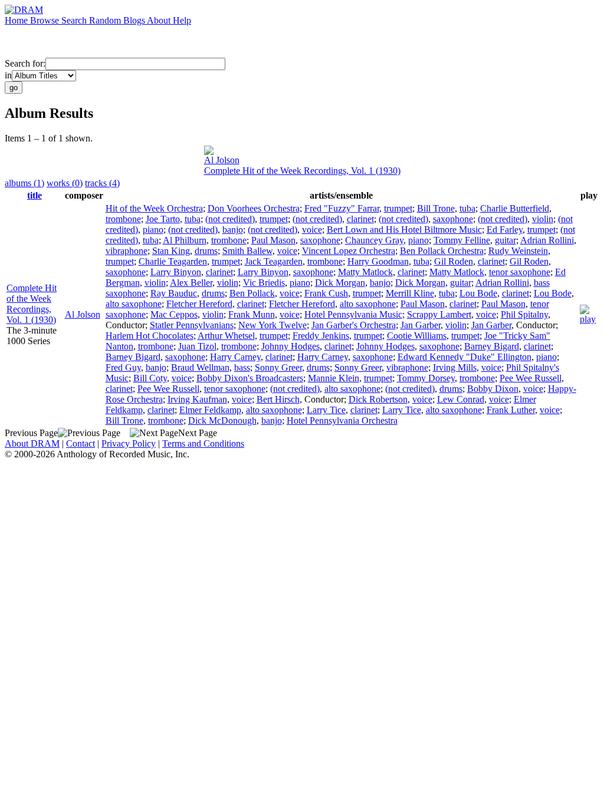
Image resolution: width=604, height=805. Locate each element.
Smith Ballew (247, 251)
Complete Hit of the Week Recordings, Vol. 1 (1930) (302, 171)
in (8, 75)
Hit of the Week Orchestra (154, 208)
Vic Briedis (264, 283)
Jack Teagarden (274, 261)
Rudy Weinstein (518, 251)
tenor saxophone (519, 272)
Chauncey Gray (374, 240)
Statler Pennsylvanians (192, 325)
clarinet (360, 219)
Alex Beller (191, 283)
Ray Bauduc (173, 293)
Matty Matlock (365, 272)
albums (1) (24, 183)
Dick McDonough (222, 420)
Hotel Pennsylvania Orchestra (342, 420)
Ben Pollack (252, 293)
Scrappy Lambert (439, 314)
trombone (123, 219)
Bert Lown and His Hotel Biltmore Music (404, 230)
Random (106, 20)
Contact (80, 443)
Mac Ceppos (174, 314)
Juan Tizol (197, 346)
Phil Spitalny (524, 314)
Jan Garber (421, 325)
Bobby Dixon (492, 389)
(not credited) (230, 219)
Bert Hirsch (278, 399)
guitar (505, 240)
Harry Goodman (378, 261)
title (34, 195)
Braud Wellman (200, 367)
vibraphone (126, 251)
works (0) (65, 183)
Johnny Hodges (290, 346)
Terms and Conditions (203, 443)
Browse (45, 20)
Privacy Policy (128, 443)
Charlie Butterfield (514, 208)
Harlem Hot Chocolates (149, 336)
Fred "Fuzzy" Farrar (341, 208)
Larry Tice (326, 410)
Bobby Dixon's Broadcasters (249, 378)
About (160, 20)
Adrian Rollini (547, 240)
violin (542, 219)
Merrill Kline (410, 293)
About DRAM (32, 443)
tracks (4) (102, 183)
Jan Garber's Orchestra (353, 325)
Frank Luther (511, 410)
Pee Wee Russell (531, 378)
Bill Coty (150, 378)
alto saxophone (134, 304)
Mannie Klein (333, 378)
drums (206, 251)
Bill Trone (436, 208)
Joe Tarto (163, 219)
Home (17, 20)
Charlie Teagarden (173, 261)
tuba (467, 208)
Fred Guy (123, 367)
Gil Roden (453, 261)
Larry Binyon (175, 272)
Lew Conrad (460, 399)
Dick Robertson (378, 399)
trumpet (398, 208)
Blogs (135, 20)
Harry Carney (235, 357)
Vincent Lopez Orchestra (348, 251)
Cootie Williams (417, 336)
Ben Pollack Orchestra (442, 251)
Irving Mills (455, 367)
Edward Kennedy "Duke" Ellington (464, 357)
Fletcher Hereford (199, 304)
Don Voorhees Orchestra (254, 208)
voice (312, 230)
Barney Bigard (491, 346)
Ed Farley (505, 230)
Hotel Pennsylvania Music (353, 314)
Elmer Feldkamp (210, 410)
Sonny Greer (278, 367)
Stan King (171, 251)
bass (242, 367)
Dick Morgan (340, 283)
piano (153, 230)
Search (75, 20)
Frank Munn (251, 314)
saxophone (453, 219)
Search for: (25, 63)
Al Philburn (184, 240)
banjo (232, 230)
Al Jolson (221, 160)
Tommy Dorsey (426, 378)
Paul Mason (273, 240)
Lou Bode (478, 293)
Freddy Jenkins (321, 336)
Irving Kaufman (197, 399)
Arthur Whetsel (226, 336)
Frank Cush (326, 293)
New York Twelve (272, 325)
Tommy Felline (462, 240)
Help (182, 20)
